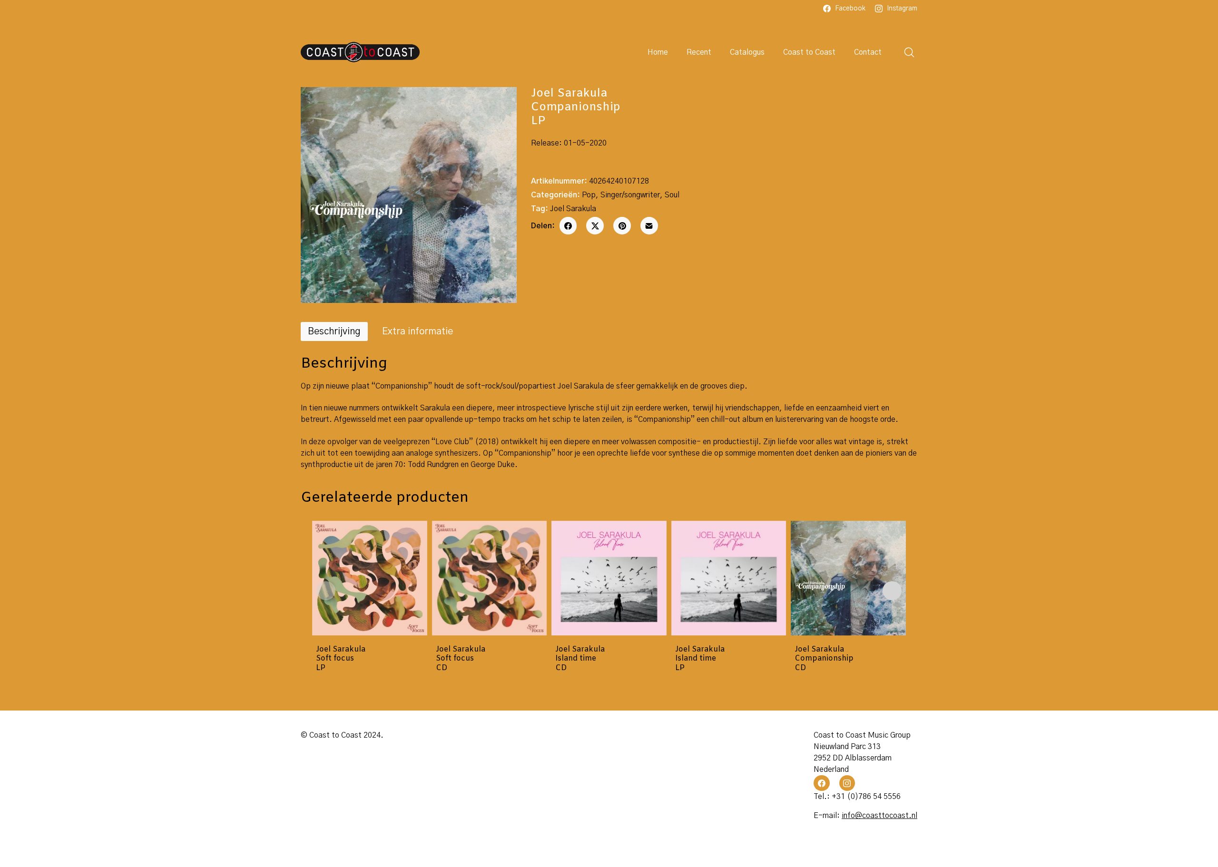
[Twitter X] (595, 225)
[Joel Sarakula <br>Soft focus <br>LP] (369, 578)
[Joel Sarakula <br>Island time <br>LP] (728, 578)
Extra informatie (417, 331)
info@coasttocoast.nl (879, 815)
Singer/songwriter (630, 195)
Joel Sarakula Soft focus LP (340, 658)
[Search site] (909, 52)
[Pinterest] (622, 225)
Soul (672, 195)
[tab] (334, 331)
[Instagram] (847, 783)
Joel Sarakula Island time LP (700, 658)
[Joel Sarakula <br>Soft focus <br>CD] (489, 578)
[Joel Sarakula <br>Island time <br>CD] (609, 578)
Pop (589, 195)
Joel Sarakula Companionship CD (824, 658)
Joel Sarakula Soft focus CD (460, 658)
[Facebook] (568, 225)
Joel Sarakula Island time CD (580, 658)
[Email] (649, 225)
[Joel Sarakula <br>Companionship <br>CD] (848, 578)
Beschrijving (334, 331)
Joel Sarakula (573, 209)
